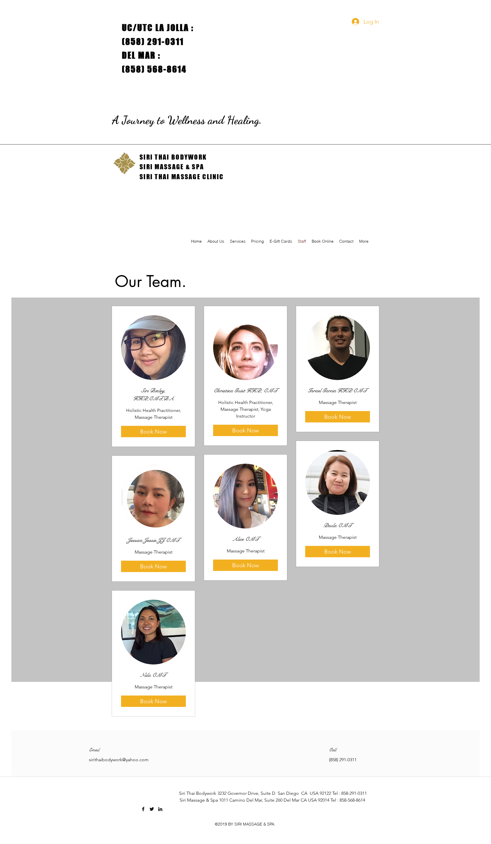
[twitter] (152, 809)
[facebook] (143, 809)
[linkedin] (160, 809)
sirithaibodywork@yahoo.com (119, 759)
